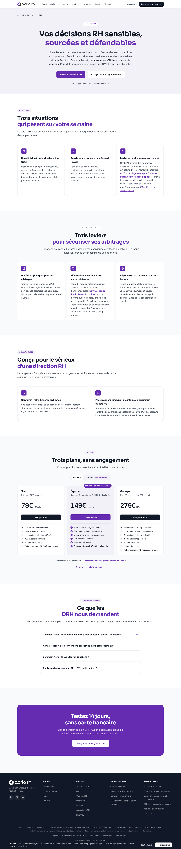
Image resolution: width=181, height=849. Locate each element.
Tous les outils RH (117, 786)
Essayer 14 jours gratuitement (106, 74)
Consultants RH (83, 810)
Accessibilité (107, 836)
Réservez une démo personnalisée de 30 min (105, 560)
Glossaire (148, 813)
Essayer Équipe (90, 517)
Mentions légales (68, 836)
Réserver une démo (151, 4)
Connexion (131, 4)
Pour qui (62, 4)
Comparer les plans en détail (90, 567)
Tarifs (97, 4)
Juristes (79, 805)
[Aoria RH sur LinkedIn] (11, 797)
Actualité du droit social (154, 809)
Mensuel (77, 477)
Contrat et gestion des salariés (157, 791)
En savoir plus (22, 846)
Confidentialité (95, 836)
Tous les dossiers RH (153, 786)
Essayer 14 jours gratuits (90, 743)
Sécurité (107, 4)
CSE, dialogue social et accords (157, 804)
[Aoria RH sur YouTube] (23, 797)
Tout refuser (146, 845)
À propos (56, 836)
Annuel (97, 477)
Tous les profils (82, 786)
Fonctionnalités (48, 4)
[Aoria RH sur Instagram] (17, 797)
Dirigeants (80, 801)
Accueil (20, 15)
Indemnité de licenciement (121, 791)
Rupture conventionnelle (120, 796)
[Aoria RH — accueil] (26, 4)
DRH (78, 791)
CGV (79, 836)
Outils (74, 4)
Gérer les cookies (121, 836)
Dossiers (87, 4)
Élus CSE (80, 815)
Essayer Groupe (140, 517)
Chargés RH (81, 796)
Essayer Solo (41, 517)
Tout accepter (163, 845)
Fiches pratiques (50, 791)
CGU (85, 836)
